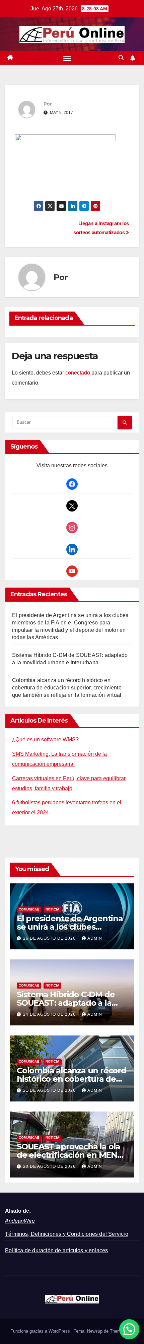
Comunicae (29, 909)
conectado (77, 373)
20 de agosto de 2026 (50, 1166)
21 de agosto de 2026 (50, 1090)
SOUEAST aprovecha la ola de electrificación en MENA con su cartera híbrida (70, 1155)
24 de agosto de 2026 (50, 1014)
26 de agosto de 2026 (50, 938)
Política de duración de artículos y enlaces (56, 1250)
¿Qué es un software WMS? (45, 739)
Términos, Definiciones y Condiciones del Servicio (66, 1234)
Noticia (52, 909)
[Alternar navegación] (67, 58)
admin (94, 938)
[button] (121, 58)
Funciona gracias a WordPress (40, 1331)
